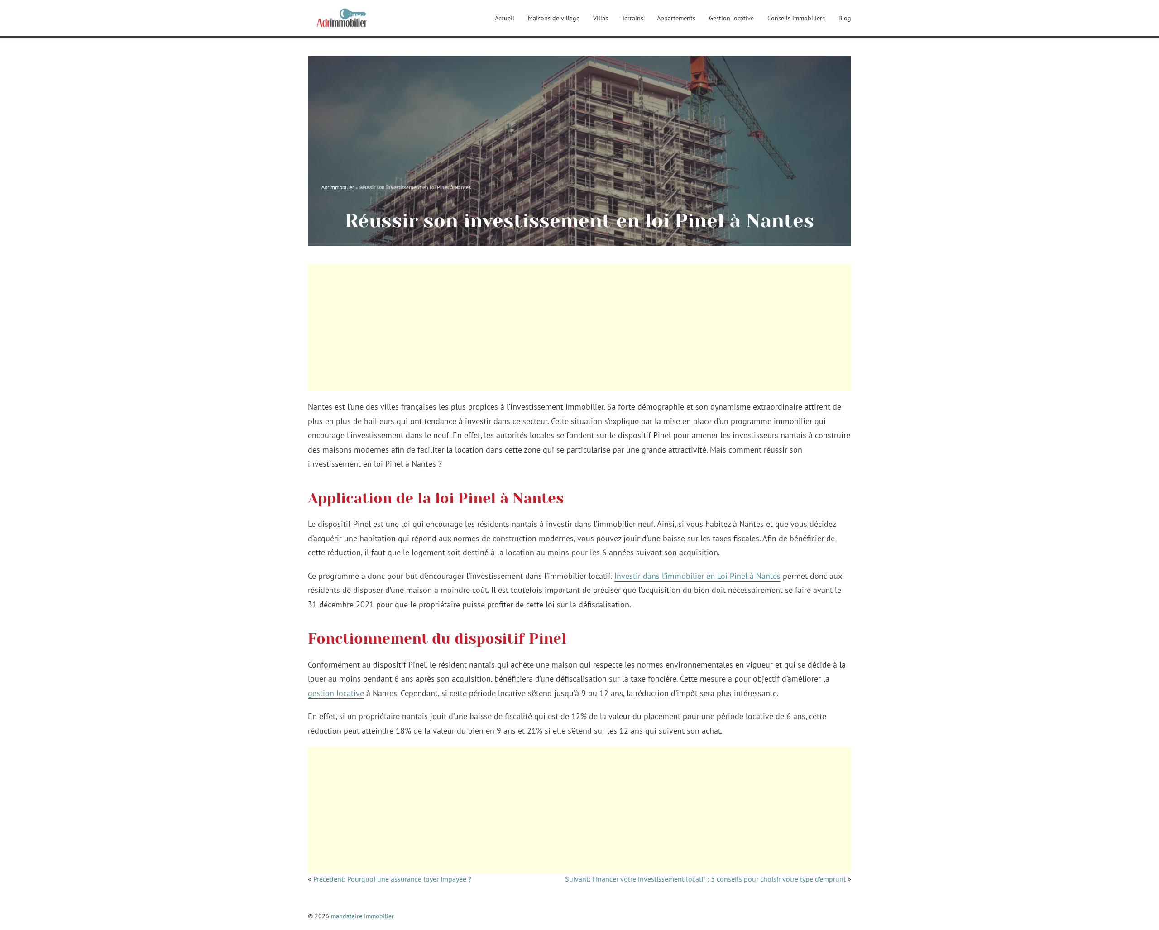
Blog (844, 18)
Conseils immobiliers (796, 18)
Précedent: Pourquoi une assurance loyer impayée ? (392, 878)
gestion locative (336, 693)
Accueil (504, 18)
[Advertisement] (579, 327)
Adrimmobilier (337, 187)
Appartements (676, 18)
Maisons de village (554, 18)
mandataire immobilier (362, 916)
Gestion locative (731, 18)
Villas (600, 18)
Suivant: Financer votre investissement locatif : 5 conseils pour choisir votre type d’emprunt (705, 878)
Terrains (632, 18)
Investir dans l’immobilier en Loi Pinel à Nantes (697, 576)
